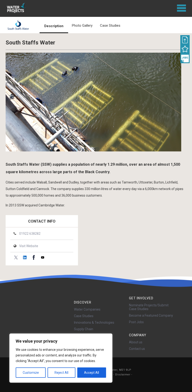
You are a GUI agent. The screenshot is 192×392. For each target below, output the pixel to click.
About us (135, 342)
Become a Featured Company (151, 315)
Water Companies (87, 309)
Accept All (91, 372)
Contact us (137, 349)
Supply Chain (83, 329)
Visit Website (28, 246)
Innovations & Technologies (94, 322)
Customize (31, 372)
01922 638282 (30, 233)
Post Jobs (136, 322)
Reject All (61, 372)
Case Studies (83, 316)
